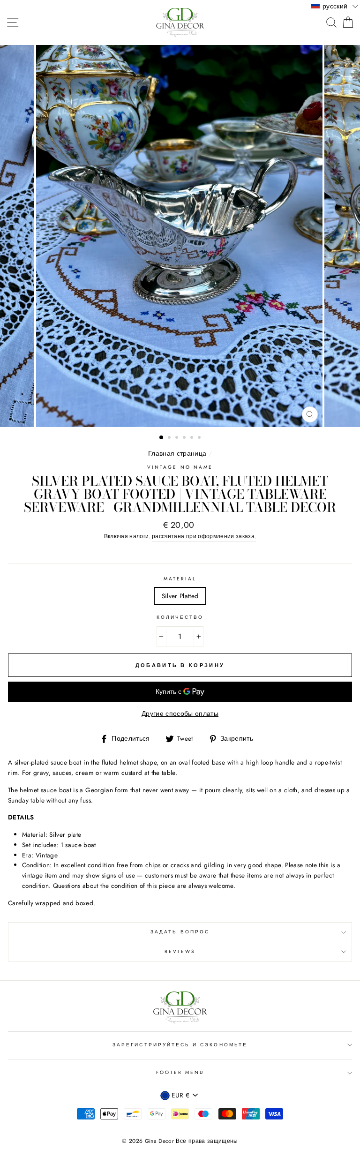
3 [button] (177, 438)
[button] (335, 5)
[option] (180, 236)
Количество (180, 617)
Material (180, 578)
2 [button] (170, 438)
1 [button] (161, 438)
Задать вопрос (180, 931)
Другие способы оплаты (180, 713)
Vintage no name (180, 467)
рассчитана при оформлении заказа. (204, 536)
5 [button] (192, 438)
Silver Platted (180, 596)
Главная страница (177, 453)
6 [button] (200, 438)
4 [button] (185, 438)
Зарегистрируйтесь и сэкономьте (180, 1044)
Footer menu (180, 1072)
